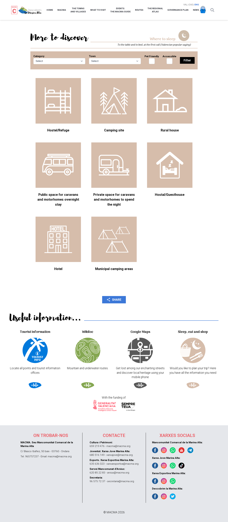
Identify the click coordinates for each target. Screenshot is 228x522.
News (196, 10)
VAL (185, 4)
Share (114, 299)
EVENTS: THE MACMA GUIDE (120, 10)
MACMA (61, 10)
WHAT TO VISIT (98, 10)
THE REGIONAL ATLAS (155, 10)
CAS (191, 4)
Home (50, 10)
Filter (187, 60)
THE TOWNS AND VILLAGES (78, 10)
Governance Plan (177, 10)
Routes (139, 10)
